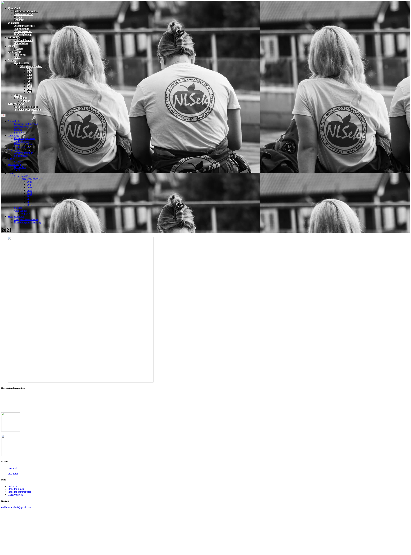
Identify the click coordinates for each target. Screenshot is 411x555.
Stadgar (18, 95)
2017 (29, 92)
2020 (29, 83)
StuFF (17, 57)
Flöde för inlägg (16, 489)
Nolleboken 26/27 (23, 14)
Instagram (13, 473)
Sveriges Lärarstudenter (26, 106)
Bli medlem (20, 54)
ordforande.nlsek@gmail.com (16, 507)
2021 (29, 80)
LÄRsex (18, 49)
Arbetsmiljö (14, 37)
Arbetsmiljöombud (23, 40)
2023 (29, 75)
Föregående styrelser (31, 66)
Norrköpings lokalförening (27, 109)
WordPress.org (15, 494)
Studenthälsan (21, 43)
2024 (29, 72)
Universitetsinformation (26, 11)
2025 (29, 69)
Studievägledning (23, 34)
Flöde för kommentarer (19, 491)
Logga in (12, 486)
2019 (29, 86)
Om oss (11, 60)
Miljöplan (25, 101)
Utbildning (13, 23)
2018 (29, 89)
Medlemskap (14, 51)
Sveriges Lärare (16, 103)
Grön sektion (20, 98)
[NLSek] (2, 3)
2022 (29, 77)
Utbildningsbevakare (24, 25)
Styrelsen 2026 (21, 63)
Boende (18, 17)
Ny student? (14, 8)
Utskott (11, 46)
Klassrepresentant (23, 31)
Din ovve (19, 20)
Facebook (13, 468)
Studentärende (21, 28)
